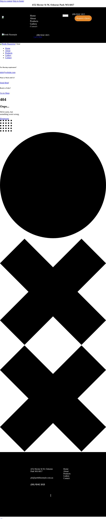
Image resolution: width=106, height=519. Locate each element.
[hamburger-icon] (65, 15)
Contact (33, 26)
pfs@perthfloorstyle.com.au (42, 478)
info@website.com (7, 72)
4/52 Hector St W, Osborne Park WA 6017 (53, 4)
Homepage (4, 119)
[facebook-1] (1, 62)
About (33, 18)
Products (34, 21)
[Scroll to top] (1, 518)
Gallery (33, 24)
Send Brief (4, 83)
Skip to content (6, 1)
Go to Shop (4, 93)
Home (33, 15)
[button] (83, 18)
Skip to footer (18, 1)
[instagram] (4, 62)
